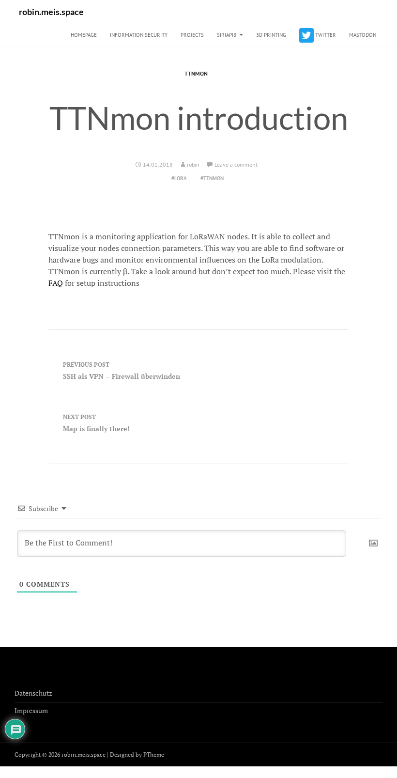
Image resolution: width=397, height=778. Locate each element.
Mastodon (362, 34)
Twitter (325, 34)
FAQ (55, 283)
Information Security (139, 34)
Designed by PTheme (137, 754)
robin (193, 164)
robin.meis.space (51, 11)
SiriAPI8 (226, 34)
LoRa (180, 178)
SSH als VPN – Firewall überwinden (121, 371)
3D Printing (271, 34)
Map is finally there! (96, 423)
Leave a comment (236, 164)
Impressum (31, 710)
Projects (192, 34)
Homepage (84, 34)
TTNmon (196, 73)
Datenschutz (33, 693)
